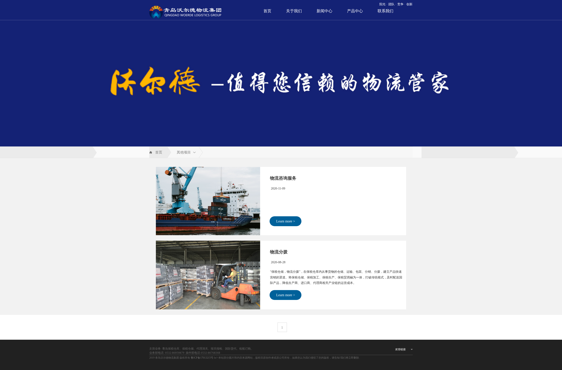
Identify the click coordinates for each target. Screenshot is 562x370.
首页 (267, 11)
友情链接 (400, 349)
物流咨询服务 (283, 178)
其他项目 (184, 152)
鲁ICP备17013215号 (202, 357)
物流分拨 (279, 251)
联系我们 (385, 11)
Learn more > (285, 221)
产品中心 (355, 11)
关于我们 (294, 11)
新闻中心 (324, 11)
